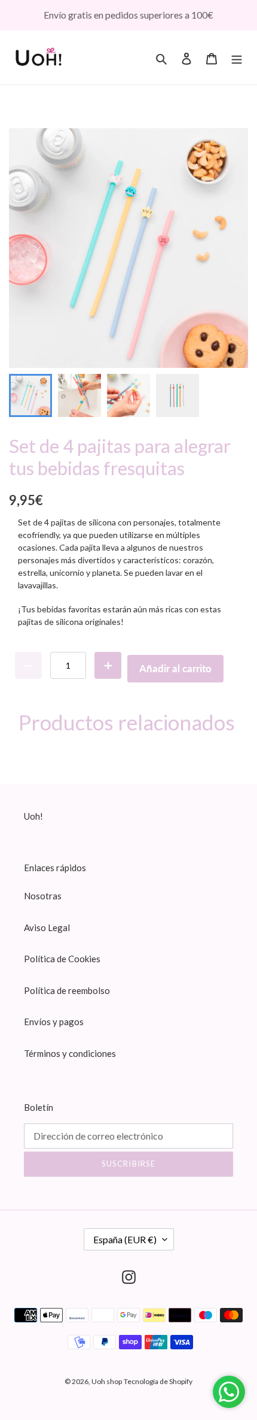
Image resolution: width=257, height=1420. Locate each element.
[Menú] (236, 57)
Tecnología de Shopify (158, 1381)
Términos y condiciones (70, 1053)
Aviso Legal (47, 927)
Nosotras (43, 895)
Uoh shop (106, 1381)
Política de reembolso (67, 990)
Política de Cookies (62, 958)
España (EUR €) (125, 1239)
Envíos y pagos (54, 1021)
